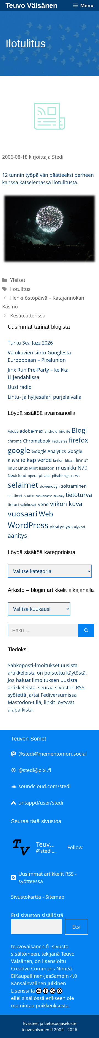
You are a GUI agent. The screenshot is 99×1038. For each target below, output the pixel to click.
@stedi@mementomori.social (52, 753)
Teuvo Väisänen (31, 5)
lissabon (46, 468)
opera (32, 475)
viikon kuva (66, 503)
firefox (78, 440)
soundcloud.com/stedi (44, 786)
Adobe (13, 431)
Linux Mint (28, 468)
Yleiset (17, 280)
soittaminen (74, 486)
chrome (15, 441)
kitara (70, 460)
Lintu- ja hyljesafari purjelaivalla (44, 397)
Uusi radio (20, 387)
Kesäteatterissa (27, 315)
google (19, 450)
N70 (82, 467)
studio (29, 495)
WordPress (28, 525)
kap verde (39, 460)
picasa (45, 475)
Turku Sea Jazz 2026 (30, 342)
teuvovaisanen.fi (30, 946)
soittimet (15, 495)
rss (77, 475)
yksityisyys (61, 526)
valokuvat (28, 504)
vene (43, 504)
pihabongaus (62, 475)
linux (12, 468)
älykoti (79, 526)
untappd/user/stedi (40, 802)
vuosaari (22, 513)
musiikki (66, 467)
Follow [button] (74, 847)
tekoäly (59, 496)
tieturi (13, 504)
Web (46, 513)
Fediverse (59, 441)
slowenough (50, 486)
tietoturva (79, 495)
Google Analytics (49, 451)
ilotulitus (20, 289)
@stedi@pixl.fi (34, 770)
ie (23, 460)
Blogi (79, 430)
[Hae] (86, 630)
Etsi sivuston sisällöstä (37, 915)
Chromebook (36, 441)
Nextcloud (17, 475)
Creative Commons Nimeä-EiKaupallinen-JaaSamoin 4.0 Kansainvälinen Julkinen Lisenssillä (44, 979)
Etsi (76, 926)
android (51, 431)
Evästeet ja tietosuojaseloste (49, 1023)
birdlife (64, 431)
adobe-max (31, 431)
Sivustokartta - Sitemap (37, 897)
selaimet (23, 484)
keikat (58, 460)
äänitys (17, 535)
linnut (82, 460)
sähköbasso (44, 496)
